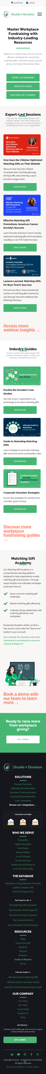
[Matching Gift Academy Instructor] (22, 671)
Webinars (23, 955)
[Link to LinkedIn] (12, 1054)
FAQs (23, 1017)
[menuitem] (17, 2)
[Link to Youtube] (18, 1054)
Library (23, 963)
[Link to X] (38, 1054)
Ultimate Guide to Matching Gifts (23, 977)
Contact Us (23, 1013)
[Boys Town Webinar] (22, 265)
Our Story (23, 1001)
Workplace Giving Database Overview (23, 883)
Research (23, 947)
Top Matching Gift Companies (23, 905)
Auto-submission (23, 800)
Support (18, 3)
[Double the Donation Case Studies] (22, 376)
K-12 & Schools (23, 856)
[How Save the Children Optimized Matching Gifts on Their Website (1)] (22, 144)
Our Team (23, 1005)
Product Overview (23, 784)
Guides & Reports (23, 959)
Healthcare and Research (23, 864)
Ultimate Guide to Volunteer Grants (23, 982)
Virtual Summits (23, 943)
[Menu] (38, 14)
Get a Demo (20, 1040)
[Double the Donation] (19, 14)
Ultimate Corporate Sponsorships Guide (23, 987)
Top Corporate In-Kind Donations (23, 925)
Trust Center (23, 1009)
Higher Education (23, 844)
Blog (23, 939)
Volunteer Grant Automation (23, 792)
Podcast (23, 951)
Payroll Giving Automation (23, 796)
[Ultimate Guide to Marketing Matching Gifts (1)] (22, 427)
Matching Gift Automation (23, 788)
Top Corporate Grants (23, 920)
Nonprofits (23, 840)
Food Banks (23, 848)
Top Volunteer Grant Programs (23, 910)
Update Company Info (23, 887)
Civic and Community (23, 869)
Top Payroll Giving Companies (23, 915)
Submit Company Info (23, 891)
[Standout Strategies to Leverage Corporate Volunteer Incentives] (22, 478)
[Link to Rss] (25, 1061)
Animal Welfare (23, 852)
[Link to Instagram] (25, 1054)
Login (31, 3)
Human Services (23, 860)
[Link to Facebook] (31, 1054)
